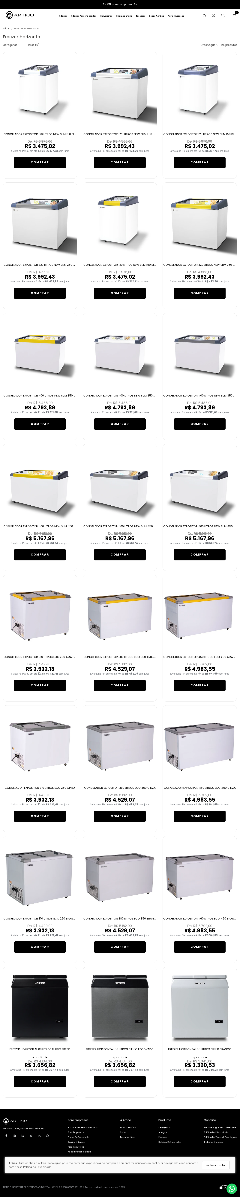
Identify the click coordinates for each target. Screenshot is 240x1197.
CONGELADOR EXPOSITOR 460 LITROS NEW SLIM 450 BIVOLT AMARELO (50, 526)
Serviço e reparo (76, 1141)
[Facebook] (6, 1136)
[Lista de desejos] (225, 16)
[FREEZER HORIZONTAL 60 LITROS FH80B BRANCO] (200, 1008)
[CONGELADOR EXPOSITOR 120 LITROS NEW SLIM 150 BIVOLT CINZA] (200, 92)
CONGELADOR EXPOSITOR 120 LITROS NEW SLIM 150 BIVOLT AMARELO (128, 265)
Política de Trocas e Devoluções (220, 1137)
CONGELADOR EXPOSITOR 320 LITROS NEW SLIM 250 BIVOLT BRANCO (128, 134)
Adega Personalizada (79, 1151)
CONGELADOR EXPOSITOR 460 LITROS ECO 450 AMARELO (201, 657)
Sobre (123, 1132)
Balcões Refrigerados (169, 1141)
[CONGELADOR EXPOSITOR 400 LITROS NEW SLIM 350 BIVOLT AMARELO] (40, 354)
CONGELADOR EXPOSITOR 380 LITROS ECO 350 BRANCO (120, 918)
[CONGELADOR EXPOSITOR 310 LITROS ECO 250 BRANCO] (40, 877)
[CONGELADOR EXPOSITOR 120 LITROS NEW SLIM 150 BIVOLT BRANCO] (40, 92)
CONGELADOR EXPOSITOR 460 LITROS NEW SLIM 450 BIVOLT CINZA (127, 526)
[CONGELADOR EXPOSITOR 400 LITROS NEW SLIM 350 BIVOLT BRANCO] (120, 354)
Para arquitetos (76, 1146)
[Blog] (23, 1136)
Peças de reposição (78, 1137)
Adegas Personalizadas (83, 16)
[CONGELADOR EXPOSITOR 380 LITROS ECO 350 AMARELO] (120, 615)
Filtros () (34, 45)
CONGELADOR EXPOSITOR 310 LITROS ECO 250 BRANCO (40, 918)
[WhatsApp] (47, 1136)
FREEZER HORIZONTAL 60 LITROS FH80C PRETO (40, 1049)
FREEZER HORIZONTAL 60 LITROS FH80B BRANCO (199, 1049)
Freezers (140, 16)
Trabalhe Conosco (213, 1141)
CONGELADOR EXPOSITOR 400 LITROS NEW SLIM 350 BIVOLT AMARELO (50, 395)
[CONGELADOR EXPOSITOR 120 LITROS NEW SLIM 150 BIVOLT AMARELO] (120, 223)
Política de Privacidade (37, 1167)
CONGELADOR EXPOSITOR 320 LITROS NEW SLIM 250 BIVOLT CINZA (47, 265)
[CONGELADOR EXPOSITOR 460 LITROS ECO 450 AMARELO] (200, 615)
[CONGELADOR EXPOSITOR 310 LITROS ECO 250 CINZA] (40, 746)
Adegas (63, 16)
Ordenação (208, 45)
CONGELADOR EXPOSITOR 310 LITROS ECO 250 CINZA (40, 788)
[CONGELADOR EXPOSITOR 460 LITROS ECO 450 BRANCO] (200, 877)
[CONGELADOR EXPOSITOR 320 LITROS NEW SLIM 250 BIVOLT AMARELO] (200, 223)
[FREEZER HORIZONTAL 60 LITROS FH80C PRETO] (40, 1008)
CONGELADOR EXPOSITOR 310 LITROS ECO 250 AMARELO (41, 657)
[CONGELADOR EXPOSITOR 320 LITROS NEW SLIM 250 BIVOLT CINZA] (40, 223)
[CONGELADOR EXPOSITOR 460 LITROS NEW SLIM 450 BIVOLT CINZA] (120, 485)
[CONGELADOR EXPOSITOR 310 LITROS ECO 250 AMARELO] (40, 615)
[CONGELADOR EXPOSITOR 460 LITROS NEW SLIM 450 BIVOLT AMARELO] (40, 485)
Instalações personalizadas (83, 1127)
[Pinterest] (31, 1136)
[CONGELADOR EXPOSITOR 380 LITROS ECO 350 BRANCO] (120, 877)
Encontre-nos (127, 1137)
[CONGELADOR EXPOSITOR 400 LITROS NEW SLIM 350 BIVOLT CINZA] (200, 354)
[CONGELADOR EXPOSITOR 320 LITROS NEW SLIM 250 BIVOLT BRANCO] (120, 92)
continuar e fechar (216, 1165)
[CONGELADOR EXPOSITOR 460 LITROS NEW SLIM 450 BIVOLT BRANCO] (200, 485)
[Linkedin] (39, 1136)
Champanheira (124, 16)
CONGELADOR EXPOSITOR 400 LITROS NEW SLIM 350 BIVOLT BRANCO (129, 395)
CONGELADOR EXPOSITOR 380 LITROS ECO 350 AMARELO (121, 657)
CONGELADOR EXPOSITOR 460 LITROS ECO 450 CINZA (200, 788)
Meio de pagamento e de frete (220, 1127)
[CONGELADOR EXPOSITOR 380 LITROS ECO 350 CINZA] (120, 746)
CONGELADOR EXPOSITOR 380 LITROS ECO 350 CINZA (120, 788)
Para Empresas (176, 16)
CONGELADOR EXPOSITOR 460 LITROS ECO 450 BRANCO (200, 918)
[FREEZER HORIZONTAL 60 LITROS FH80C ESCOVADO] (120, 1008)
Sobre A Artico (156, 16)
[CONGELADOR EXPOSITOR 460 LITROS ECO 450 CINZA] (200, 746)
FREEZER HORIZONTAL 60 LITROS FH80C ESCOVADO (120, 1049)
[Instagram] (14, 1136)
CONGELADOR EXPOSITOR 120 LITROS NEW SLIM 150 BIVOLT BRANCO (48, 134)
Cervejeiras (106, 16)
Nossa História (128, 1127)
